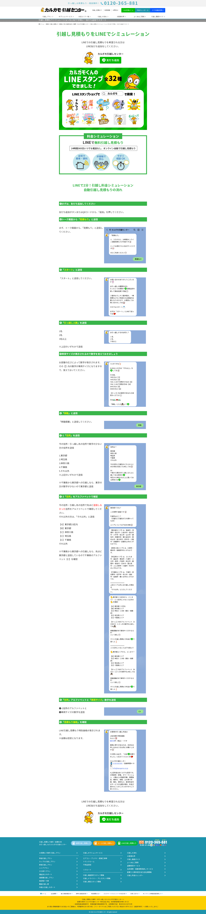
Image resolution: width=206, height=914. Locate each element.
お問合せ (115, 10)
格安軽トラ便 (44, 881)
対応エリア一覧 (84, 16)
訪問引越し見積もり (83, 843)
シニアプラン (44, 868)
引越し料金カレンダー (135, 875)
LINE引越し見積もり (128, 843)
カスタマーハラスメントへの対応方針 (115, 893)
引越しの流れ (102, 16)
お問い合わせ (134, 893)
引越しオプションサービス (92, 853)
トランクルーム (88, 861)
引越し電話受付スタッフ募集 (93, 875)
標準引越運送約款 (81, 893)
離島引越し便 (44, 884)
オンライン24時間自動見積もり (152, 893)
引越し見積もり (97, 10)
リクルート (87, 870)
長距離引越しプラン (46, 877)
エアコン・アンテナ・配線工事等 (95, 858)
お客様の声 (120, 16)
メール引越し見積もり (106, 843)
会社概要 (53, 893)
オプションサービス (65, 16)
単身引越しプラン (45, 858)
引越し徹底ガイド (157, 16)
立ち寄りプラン (44, 871)
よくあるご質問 (139, 16)
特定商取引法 (95, 893)
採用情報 (107, 10)
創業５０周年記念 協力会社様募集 (139, 872)
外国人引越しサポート (47, 887)
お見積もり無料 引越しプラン (49, 853)
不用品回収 (87, 865)
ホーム (44, 893)
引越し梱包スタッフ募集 (92, 881)
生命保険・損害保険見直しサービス (140, 869)
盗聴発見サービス (133, 866)
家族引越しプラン (45, 865)
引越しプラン (47, 16)
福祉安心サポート (45, 874)
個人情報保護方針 (66, 893)
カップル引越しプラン (47, 861)
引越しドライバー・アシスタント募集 (96, 878)
